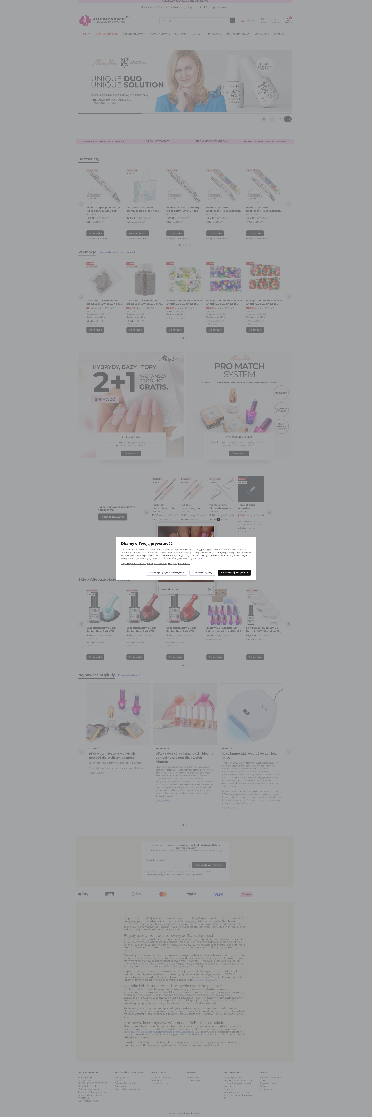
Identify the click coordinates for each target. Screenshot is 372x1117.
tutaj (200, 558)
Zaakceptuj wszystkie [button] (234, 572)
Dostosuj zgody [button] (202, 572)
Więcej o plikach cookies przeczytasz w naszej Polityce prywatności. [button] (155, 563)
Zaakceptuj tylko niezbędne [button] (166, 572)
